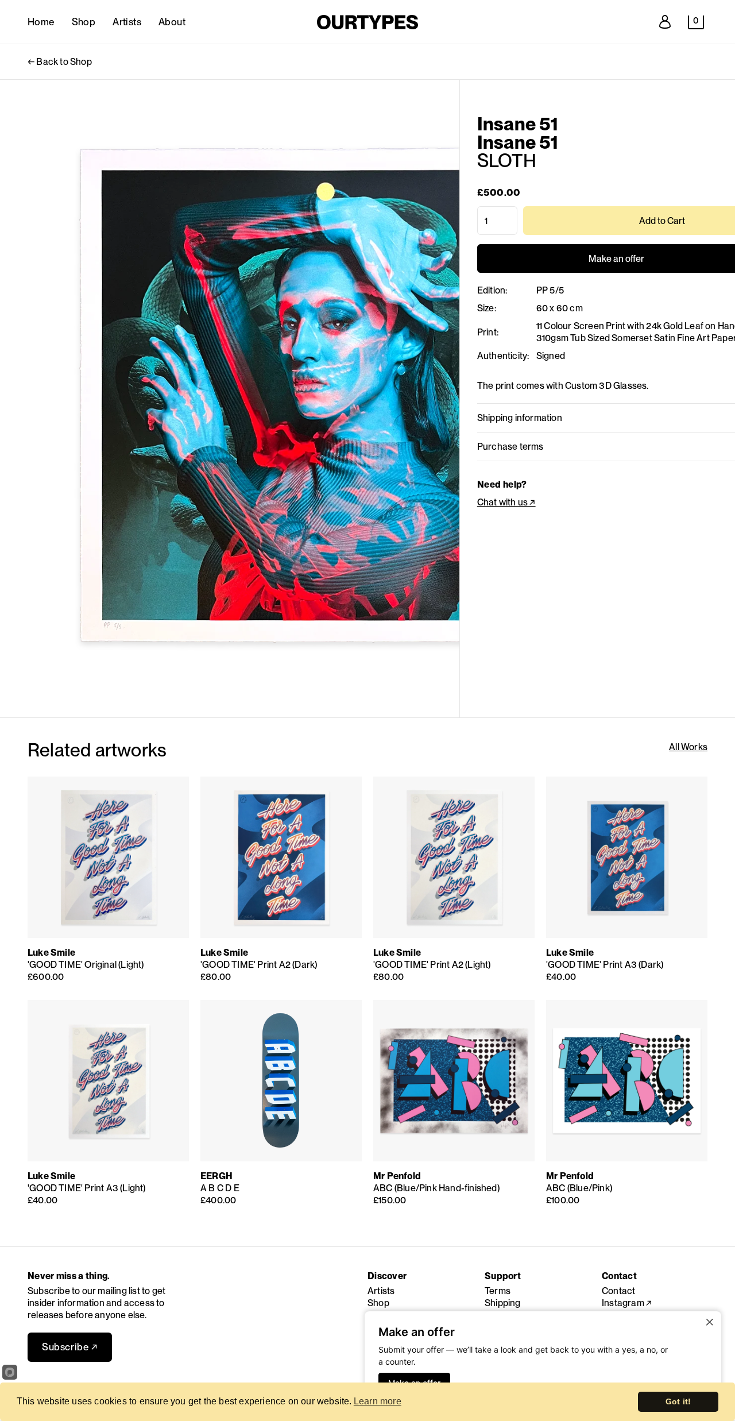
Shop (84, 22)
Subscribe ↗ (70, 1347)
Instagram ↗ (627, 1303)
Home (41, 22)
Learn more (377, 1401)
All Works (688, 747)
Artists (127, 22)
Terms (497, 1290)
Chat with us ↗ (506, 502)
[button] (696, 22)
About (171, 22)
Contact (618, 1290)
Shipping (503, 1303)
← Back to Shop (60, 61)
